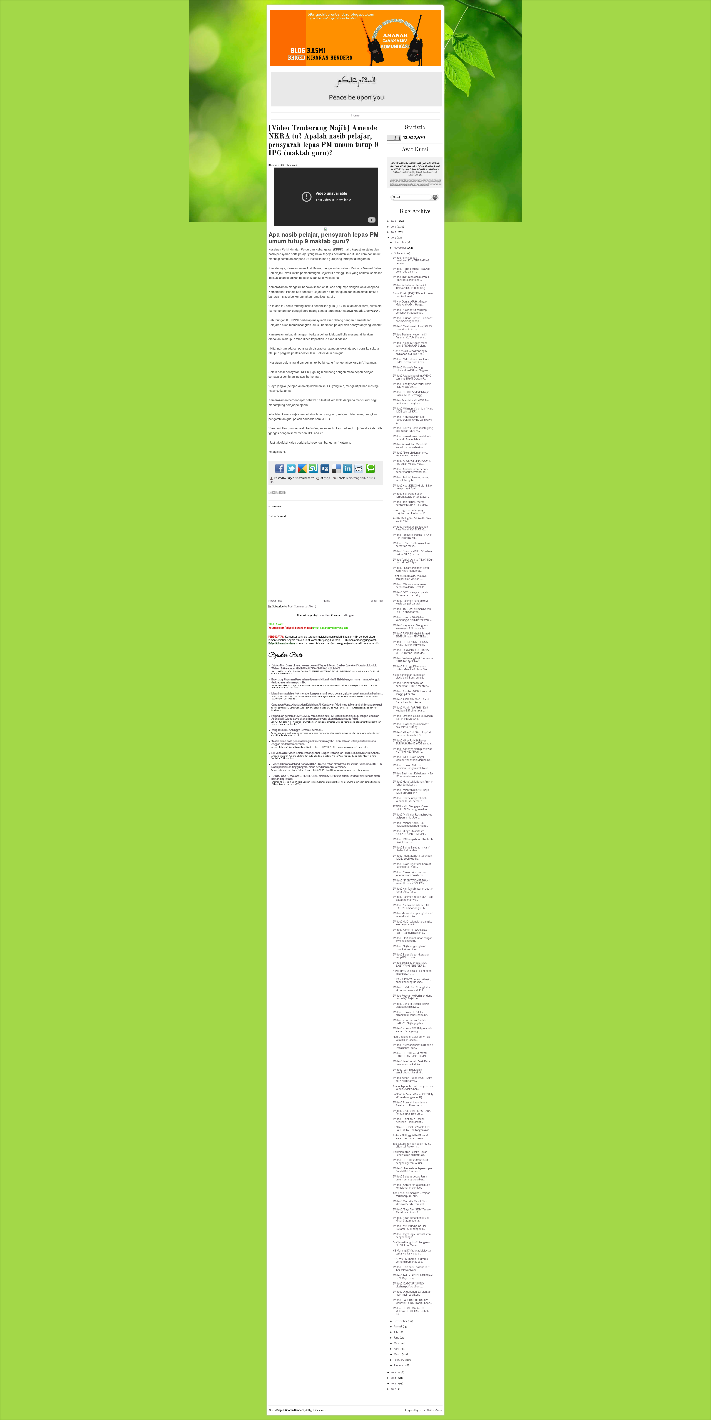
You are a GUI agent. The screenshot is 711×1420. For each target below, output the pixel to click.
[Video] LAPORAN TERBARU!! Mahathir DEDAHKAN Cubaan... (412, 1302)
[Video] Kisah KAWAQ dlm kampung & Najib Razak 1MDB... (412, 619)
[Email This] (270, 492)
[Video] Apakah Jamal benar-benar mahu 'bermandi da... (410, 471)
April (397, 1349)
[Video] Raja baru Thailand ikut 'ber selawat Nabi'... (411, 1269)
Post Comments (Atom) (302, 606)
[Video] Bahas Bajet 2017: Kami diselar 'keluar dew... (411, 849)
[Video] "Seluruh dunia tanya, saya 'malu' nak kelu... (410, 454)
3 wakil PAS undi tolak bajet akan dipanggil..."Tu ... (412, 972)
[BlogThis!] (274, 492)
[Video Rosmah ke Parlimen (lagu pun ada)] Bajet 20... (412, 997)
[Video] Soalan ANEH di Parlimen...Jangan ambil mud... (411, 767)
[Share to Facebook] (281, 492)
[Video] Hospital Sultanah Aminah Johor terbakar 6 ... (413, 783)
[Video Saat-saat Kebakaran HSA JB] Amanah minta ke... (413, 775)
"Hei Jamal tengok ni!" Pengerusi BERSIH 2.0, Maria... (411, 1244)
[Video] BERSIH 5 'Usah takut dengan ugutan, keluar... (410, 1162)
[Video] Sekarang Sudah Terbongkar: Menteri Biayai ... (411, 495)
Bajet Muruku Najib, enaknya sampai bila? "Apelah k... (410, 578)
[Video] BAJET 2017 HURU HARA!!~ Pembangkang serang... (413, 1112)
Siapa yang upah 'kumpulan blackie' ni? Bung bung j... (409, 676)
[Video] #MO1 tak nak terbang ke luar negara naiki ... (412, 923)
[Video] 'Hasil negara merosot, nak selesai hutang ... (411, 726)
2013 (393, 1383)
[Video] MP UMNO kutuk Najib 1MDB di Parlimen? (411, 792)
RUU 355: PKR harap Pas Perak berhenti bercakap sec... (410, 1261)
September (401, 1321)
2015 (393, 1372)
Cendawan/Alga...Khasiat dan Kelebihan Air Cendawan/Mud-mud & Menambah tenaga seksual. (326, 705)
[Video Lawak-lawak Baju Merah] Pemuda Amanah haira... (412, 438)
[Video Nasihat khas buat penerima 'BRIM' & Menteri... (411, 685)
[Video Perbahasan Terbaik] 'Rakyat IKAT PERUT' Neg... (410, 287)
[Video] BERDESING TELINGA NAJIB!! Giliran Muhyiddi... (410, 643)
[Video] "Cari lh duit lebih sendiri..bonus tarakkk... (408, 1071)
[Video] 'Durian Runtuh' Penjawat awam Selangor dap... (413, 320)
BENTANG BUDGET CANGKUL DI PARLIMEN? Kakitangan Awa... (412, 1129)
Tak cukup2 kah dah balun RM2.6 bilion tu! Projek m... (412, 1145)
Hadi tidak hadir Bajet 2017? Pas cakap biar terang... (411, 1038)
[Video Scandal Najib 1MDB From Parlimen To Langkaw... (412, 402)
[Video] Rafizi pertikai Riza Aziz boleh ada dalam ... (411, 270)
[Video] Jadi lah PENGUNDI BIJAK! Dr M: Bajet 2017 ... (413, 1277)
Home (355, 115)
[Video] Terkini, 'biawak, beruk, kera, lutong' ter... (411, 479)
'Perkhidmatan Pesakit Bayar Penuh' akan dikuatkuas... (410, 1154)
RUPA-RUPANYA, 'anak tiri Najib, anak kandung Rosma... (412, 981)
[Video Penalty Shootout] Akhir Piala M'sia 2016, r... (412, 386)
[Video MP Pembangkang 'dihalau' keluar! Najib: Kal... (413, 915)
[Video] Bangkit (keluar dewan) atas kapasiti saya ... (412, 1005)
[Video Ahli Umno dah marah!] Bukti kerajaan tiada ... (411, 279)
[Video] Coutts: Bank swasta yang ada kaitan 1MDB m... (413, 430)
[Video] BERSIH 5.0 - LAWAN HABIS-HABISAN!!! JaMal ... (410, 1055)
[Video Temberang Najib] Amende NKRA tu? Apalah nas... (413, 660)
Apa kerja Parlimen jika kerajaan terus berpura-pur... (411, 1195)
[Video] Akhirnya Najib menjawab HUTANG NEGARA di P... (412, 751)
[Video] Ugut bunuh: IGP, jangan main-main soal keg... (412, 1293)
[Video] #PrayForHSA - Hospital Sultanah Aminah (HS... (412, 734)
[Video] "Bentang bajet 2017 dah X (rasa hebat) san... (413, 1047)
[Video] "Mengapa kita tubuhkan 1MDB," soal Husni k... (412, 857)
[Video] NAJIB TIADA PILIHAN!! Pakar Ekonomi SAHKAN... (411, 882)
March (398, 1354)
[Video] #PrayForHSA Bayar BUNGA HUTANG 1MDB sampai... (413, 742)
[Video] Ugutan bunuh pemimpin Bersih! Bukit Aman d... (412, 1170)
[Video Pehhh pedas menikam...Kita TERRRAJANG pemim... (411, 261)
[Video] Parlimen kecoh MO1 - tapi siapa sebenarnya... (413, 898)
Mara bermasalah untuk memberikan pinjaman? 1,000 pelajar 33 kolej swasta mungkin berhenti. (327, 693)
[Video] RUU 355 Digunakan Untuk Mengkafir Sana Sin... (410, 668)
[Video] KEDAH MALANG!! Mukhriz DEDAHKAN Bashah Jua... (411, 1311)
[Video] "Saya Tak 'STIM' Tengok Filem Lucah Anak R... (412, 1211)
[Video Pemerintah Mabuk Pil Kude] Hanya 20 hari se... (410, 446)
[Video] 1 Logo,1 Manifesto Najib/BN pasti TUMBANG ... (410, 833)
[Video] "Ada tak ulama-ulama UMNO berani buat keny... (411, 361)
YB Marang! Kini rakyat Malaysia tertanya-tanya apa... (412, 1252)
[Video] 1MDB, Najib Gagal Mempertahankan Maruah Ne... (412, 759)
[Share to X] (277, 492)
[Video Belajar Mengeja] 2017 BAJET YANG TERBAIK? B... (410, 964)
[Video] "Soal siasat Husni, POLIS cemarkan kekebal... (412, 328)
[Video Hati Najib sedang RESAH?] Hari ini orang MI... (413, 536)
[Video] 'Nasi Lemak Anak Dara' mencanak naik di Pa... (411, 1063)
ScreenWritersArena (431, 1410)
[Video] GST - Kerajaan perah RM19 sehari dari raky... (410, 594)
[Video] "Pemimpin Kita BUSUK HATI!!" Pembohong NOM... (411, 907)
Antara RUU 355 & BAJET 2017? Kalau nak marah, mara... (410, 1137)
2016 (394, 237)
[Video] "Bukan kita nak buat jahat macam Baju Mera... (410, 874)
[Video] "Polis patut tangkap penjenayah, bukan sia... (410, 312)
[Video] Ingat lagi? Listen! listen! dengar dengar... (412, 1236)
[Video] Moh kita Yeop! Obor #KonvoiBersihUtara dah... (410, 1203)
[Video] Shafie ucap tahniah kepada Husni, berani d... (410, 800)
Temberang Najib (356, 478)
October (399, 253)
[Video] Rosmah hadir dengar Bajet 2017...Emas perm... (410, 1104)
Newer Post (275, 601)
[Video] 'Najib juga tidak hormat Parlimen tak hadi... (412, 866)
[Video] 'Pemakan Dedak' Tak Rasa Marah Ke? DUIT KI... (410, 528)
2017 (393, 232)
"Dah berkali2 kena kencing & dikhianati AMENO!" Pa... (410, 353)
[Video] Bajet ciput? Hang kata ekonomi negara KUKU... (411, 989)
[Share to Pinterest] (284, 492)
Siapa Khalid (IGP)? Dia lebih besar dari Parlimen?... (413, 295)
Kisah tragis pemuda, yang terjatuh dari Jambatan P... (409, 512)
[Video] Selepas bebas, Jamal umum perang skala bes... (410, 1178)
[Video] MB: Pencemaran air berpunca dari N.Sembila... (409, 586)
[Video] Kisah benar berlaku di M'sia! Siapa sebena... (411, 1219)
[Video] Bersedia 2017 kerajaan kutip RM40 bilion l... (411, 956)
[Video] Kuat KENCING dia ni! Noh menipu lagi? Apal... (413, 487)
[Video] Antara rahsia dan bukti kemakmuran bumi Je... (411, 1187)
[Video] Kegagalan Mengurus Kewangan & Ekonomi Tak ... (410, 627)
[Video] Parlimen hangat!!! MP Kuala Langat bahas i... (411, 602)
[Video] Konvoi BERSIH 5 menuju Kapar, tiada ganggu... (412, 1030)
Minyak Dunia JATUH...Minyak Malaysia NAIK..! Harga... (410, 303)
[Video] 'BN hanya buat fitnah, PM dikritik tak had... (413, 841)
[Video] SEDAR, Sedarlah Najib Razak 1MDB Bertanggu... (411, 394)
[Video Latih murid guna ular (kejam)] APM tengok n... (409, 1228)
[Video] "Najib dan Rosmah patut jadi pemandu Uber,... (412, 816)
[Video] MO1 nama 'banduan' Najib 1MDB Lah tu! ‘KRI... (413, 410)
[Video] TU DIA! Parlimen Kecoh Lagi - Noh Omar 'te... (412, 611)
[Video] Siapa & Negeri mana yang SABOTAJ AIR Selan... (410, 345)
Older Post (377, 601)
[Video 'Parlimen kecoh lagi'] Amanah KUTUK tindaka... (410, 336)
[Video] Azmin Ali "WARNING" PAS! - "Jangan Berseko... (410, 931)
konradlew (324, 615)
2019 (394, 221)
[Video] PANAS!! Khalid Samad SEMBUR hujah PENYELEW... (411, 635)
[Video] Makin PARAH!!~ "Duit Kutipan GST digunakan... (410, 709)
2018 (394, 226)
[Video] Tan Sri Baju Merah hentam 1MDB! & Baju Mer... (410, 504)
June (397, 1338)
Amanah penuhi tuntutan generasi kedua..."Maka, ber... (413, 1088)
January (398, 1365)
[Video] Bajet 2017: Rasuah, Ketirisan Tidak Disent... (409, 1121)
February (399, 1360)
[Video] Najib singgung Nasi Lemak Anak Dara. (409, 948)
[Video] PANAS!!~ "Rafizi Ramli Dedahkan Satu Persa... (411, 701)
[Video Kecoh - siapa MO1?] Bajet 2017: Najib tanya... (412, 1079)
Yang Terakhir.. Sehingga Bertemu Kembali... (297, 730)
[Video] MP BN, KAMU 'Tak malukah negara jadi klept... (410, 825)
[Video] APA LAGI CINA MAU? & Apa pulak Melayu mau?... (411, 462)
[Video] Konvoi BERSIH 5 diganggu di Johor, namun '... (410, 1014)
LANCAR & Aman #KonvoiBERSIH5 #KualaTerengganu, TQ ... (413, 1096)
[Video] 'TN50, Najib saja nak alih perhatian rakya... (412, 545)
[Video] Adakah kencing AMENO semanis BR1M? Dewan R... (412, 377)
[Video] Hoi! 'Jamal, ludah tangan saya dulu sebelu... (412, 940)
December (400, 242)
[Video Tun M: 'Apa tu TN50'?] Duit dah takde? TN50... (413, 561)
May (396, 1343)
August (398, 1326)
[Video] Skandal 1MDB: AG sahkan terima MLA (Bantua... (413, 553)
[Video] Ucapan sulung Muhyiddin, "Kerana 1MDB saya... (413, 718)
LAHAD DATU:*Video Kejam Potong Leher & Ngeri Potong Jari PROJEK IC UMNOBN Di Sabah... (325, 753)
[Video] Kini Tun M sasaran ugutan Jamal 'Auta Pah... (413, 890)
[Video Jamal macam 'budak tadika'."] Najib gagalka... (409, 1022)
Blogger (350, 615)
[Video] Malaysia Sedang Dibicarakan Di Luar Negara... (411, 369)
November (400, 248)
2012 (393, 1389)
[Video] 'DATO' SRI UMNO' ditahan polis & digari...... (408, 1285)
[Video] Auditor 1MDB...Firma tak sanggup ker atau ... (412, 693)
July (396, 1332)
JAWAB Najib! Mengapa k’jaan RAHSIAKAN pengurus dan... (410, 808)
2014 (394, 1378)
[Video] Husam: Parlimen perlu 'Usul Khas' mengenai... (411, 569)
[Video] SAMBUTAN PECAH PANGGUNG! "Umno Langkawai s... (413, 420)
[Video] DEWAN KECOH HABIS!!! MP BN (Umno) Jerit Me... (412, 652)
